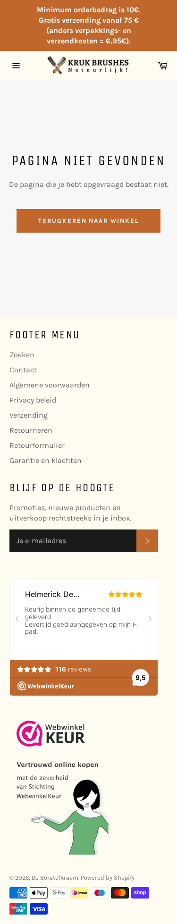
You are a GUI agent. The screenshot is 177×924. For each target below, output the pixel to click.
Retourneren (30, 430)
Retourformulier (37, 445)
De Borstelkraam (55, 877)
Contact (23, 369)
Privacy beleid (32, 399)
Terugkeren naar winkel (88, 220)
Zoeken (21, 354)
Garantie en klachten (45, 460)
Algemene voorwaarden (49, 384)
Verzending (28, 415)
